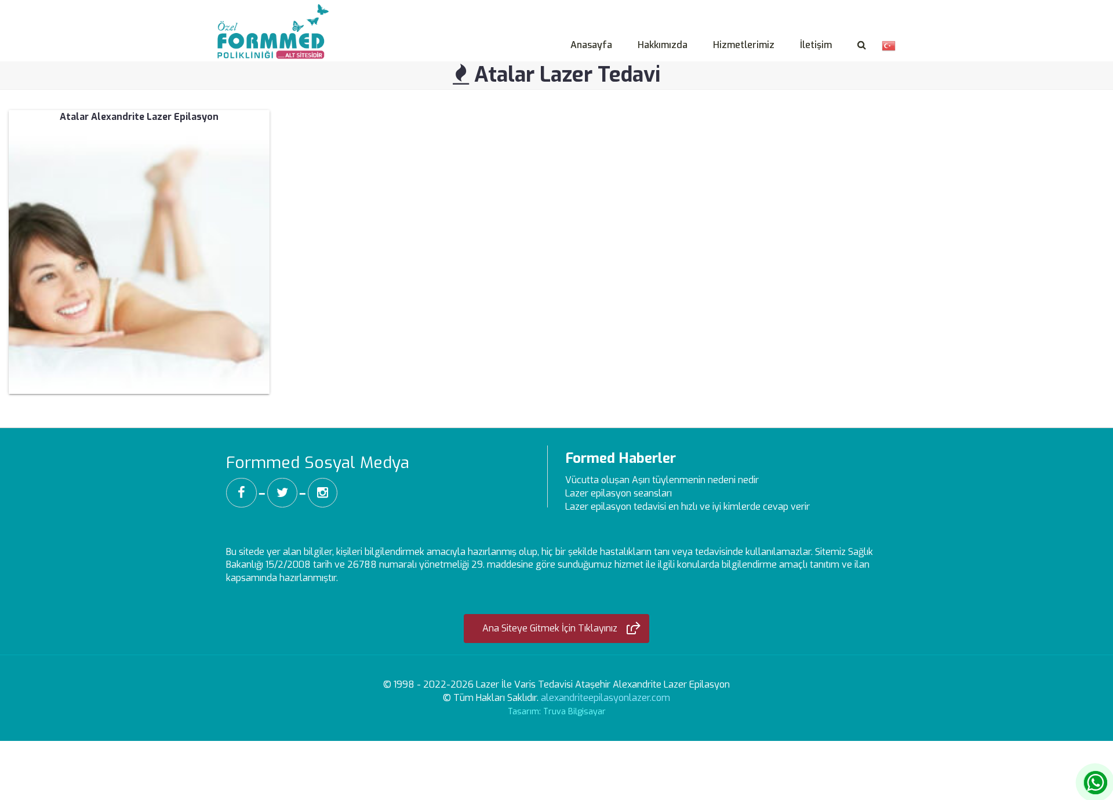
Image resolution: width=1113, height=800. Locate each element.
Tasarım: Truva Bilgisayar (557, 711)
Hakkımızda (663, 45)
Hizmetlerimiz (743, 45)
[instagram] (322, 492)
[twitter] (282, 492)
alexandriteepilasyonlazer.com (605, 698)
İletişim (816, 45)
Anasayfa (591, 45)
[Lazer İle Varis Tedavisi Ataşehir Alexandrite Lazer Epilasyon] (275, 17)
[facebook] (241, 492)
